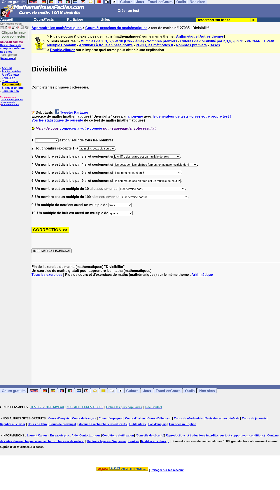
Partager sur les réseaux (167, 470)
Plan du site (10, 81)
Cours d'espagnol (110, 418)
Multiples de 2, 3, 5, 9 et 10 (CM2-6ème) (112, 41)
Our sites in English (182, 424)
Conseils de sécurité (150, 435)
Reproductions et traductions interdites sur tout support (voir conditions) (215, 435)
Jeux (147, 391)
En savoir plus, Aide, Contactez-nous (75, 435)
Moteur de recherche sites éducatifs (103, 424)
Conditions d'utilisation (118, 435)
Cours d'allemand (159, 418)
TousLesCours (168, 391)
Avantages (8, 58)
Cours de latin (37, 424)
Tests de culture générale (222, 418)
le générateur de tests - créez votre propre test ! (192, 116)
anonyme (135, 116)
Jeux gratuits (8, 102)
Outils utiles (137, 424)
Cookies (133, 441)
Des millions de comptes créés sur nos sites (12, 46)
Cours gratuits (14, 391)
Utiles (105, 19)
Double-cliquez (62, 50)
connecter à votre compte (81, 128)
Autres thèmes (212, 36)
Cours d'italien (135, 418)
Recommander (11, 84)
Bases (215, 45)
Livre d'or (8, 78)
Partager (81, 112)
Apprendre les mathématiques (57, 28)
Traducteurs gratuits (12, 99)
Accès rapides (11, 71)
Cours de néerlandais (188, 418)
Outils (190, 391)
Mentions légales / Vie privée (106, 441)
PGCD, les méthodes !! (154, 45)
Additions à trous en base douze (106, 45)
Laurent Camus (37, 435)
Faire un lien (10, 91)
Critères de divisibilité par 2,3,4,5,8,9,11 (212, 41)
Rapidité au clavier (12, 424)
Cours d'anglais (59, 418)
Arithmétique (187, 36)
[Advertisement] (156, 327)
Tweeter (66, 112)
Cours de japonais (254, 418)
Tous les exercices (47, 274)
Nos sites (207, 391)
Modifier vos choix (153, 441)
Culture (132, 391)
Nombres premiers (162, 41)
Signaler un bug (13, 87)
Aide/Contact (10, 74)
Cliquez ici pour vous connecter (14, 34)
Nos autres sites (10, 104)
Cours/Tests (44, 19)
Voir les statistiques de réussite (57, 120)
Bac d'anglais (157, 424)
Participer (75, 19)
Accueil (6, 19)
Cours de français (84, 418)
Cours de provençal (62, 424)
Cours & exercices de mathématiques (116, 28)
